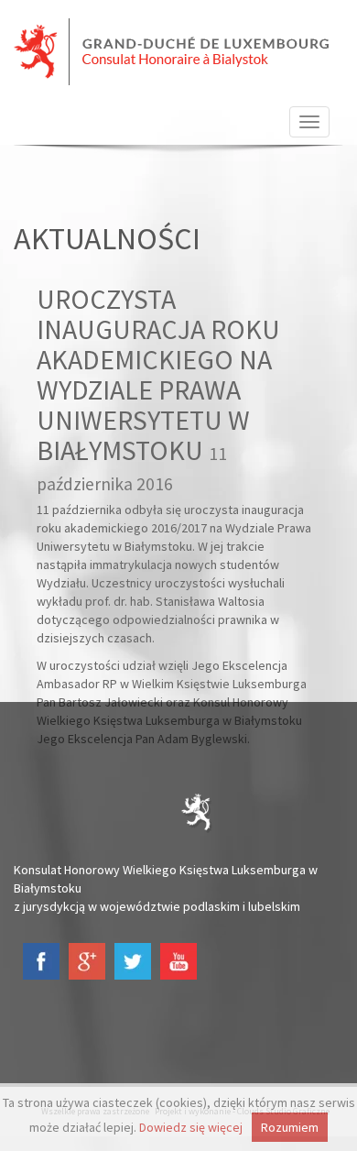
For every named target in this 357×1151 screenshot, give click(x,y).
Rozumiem (290, 1127)
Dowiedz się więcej (191, 1127)
